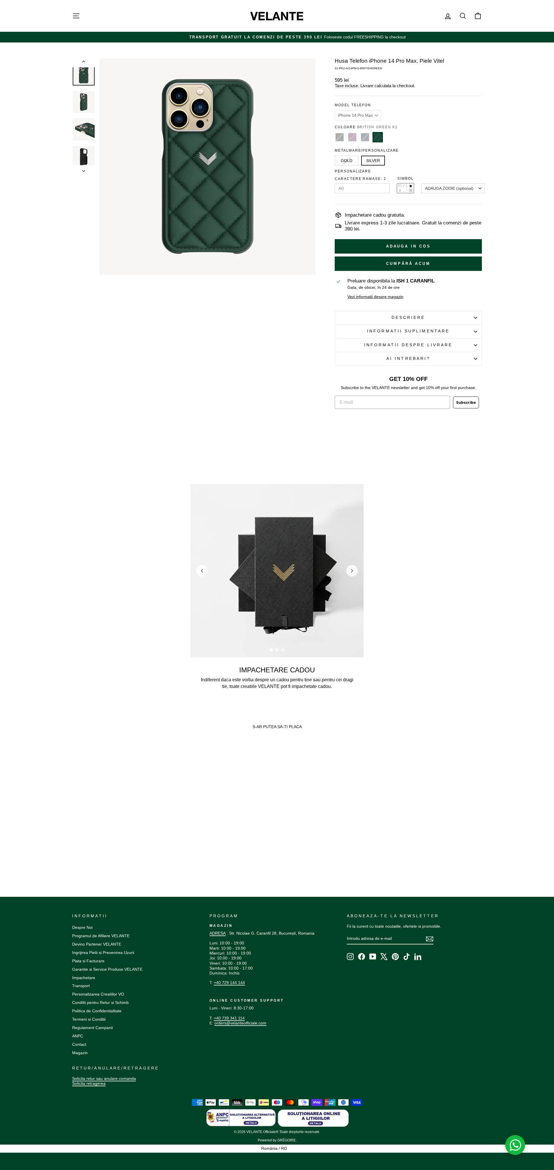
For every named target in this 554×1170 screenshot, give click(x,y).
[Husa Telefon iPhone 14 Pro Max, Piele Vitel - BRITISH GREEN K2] (91, 846)
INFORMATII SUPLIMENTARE (408, 331)
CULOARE (366, 127)
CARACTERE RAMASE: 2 (360, 179)
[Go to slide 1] (271, 650)
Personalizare (353, 171)
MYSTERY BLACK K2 (340, 137)
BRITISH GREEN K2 (378, 137)
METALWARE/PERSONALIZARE (367, 150)
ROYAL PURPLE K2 (352, 137)
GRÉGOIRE (286, 1140)
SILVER (373, 160)
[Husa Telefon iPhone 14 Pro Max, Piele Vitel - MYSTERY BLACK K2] (75, 846)
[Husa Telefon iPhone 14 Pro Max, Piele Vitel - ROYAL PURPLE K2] (80, 846)
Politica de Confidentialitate (96, 1011)
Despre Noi (82, 927)
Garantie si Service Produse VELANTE (107, 969)
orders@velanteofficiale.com (240, 1023)
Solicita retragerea (89, 1083)
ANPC (77, 1036)
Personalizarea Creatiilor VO (98, 994)
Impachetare (83, 977)
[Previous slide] (202, 570)
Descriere (408, 317)
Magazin (80, 1052)
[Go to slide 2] (277, 650)
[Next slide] (352, 570)
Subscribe (466, 402)
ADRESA (217, 933)
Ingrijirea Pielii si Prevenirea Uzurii (103, 952)
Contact (79, 1044)
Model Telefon (353, 105)
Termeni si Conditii (89, 1019)
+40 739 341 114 (229, 1018)
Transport (81, 985)
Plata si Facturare (88, 961)
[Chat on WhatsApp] (515, 1145)
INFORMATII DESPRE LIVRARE (408, 345)
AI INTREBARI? (408, 358)
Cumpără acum (408, 263)
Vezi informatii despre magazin (375, 297)
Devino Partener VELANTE (96, 944)
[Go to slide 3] (283, 650)
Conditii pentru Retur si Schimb (100, 1002)
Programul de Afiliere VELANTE (101, 935)
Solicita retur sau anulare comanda (104, 1078)
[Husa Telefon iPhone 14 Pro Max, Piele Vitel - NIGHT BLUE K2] (86, 846)
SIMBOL (405, 178)
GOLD (346, 160)
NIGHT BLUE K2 (365, 137)
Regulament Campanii (92, 1027)
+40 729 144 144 (229, 982)
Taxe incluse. (347, 85)
